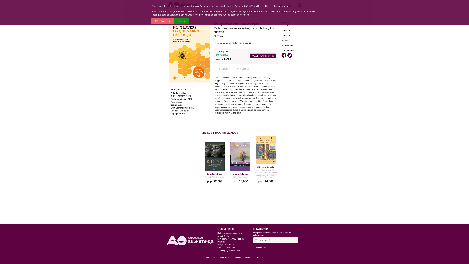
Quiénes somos (209, 258)
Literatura (286, 30)
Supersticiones (288, 45)
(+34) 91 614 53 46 (225, 245)
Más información (162, 21)
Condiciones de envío (242, 258)
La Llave (183, 93)
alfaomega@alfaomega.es (228, 251)
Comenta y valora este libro (241, 43)
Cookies (259, 258)
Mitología (285, 40)
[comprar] (216, 147)
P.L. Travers (219, 36)
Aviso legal (224, 258)
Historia (285, 25)
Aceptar (181, 21)
